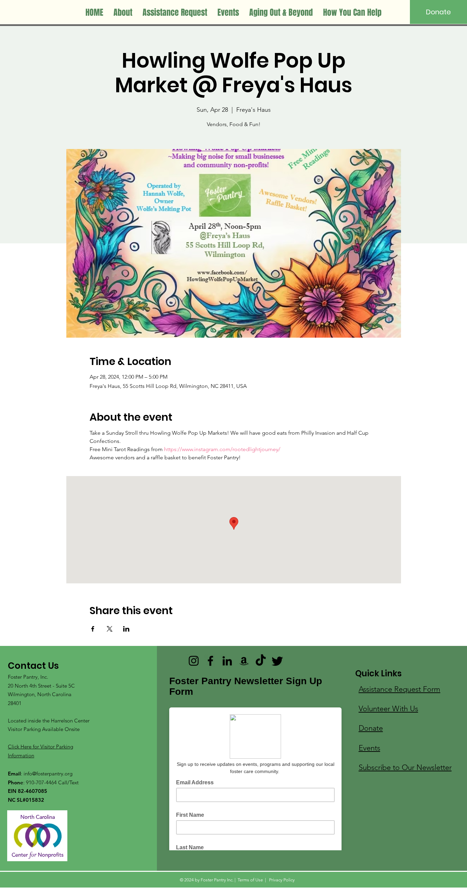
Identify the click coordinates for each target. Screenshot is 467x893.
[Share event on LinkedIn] (126, 629)
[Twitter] (277, 660)
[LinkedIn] (227, 660)
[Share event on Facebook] (93, 629)
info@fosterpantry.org (48, 773)
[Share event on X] (109, 629)
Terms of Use (250, 879)
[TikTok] (260, 660)
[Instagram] (193, 660)
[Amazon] (244, 660)
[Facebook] (210, 660)
